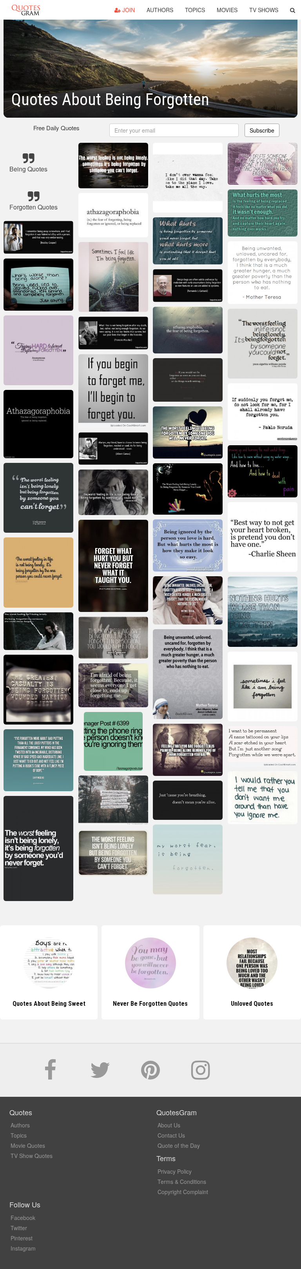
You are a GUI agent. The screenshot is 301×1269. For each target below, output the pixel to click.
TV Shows (263, 10)
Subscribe (262, 130)
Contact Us (171, 1135)
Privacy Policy (175, 1171)
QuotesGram (26, 10)
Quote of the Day (179, 1145)
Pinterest (22, 1238)
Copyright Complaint (183, 1192)
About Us (169, 1125)
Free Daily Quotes (56, 128)
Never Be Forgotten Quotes (48, 1003)
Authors (160, 10)
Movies (227, 10)
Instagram (23, 1248)
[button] (292, 10)
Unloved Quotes (150, 1003)
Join (128, 10)
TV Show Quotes (32, 1156)
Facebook (23, 1218)
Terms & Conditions (182, 1181)
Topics (195, 10)
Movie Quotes (28, 1145)
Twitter (19, 1228)
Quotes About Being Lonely (252, 1003)
